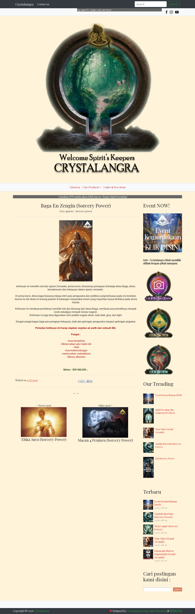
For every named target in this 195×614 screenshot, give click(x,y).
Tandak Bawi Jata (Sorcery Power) (163, 515)
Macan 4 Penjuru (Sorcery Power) (105, 440)
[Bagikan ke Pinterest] (91, 381)
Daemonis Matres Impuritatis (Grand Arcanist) (164, 554)
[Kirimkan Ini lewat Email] (79, 381)
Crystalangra (24, 4)
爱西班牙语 (176, 610)
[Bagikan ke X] (85, 381)
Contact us (43, 4)
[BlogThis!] (82, 381)
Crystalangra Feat (137, 610)
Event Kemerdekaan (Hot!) (168, 395)
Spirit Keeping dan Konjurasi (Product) (165, 411)
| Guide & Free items (114, 187)
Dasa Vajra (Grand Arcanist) (164, 540)
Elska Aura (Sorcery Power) (43, 439)
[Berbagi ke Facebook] (88, 381)
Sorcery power (84, 211)
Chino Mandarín (157, 610)
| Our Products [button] (90, 187)
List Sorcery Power (165, 458)
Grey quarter (66, 211)
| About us (74, 187)
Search (174, 4)
